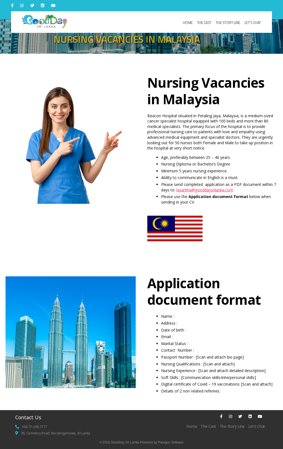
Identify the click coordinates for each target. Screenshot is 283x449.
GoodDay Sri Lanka (125, 442)
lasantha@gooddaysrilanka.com (204, 190)
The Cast (204, 22)
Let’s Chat (253, 22)
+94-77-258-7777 (34, 426)
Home (188, 22)
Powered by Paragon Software (162, 442)
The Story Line (228, 22)
